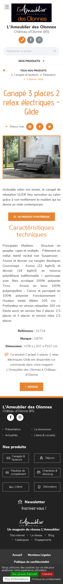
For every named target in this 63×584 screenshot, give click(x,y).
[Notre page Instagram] (39, 39)
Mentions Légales (39, 555)
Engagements (43, 539)
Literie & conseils (44, 435)
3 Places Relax (34, 79)
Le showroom (42, 429)
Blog (51, 535)
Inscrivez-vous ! (34, 508)
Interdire (47, 574)
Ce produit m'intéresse (34, 217)
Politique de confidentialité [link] (46, 579)
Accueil (17, 555)
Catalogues (22, 539)
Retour (33, 387)
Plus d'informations (16, 579)
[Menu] (7, 6)
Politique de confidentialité (31, 562)
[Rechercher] (55, 51)
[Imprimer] (30, 126)
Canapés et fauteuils (26, 74)
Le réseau (36, 535)
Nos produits (29, 61)
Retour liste (17, 126)
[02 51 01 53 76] (22, 39)
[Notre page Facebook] (30, 39)
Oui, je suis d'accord (24, 574)
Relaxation (49, 74)
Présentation (13, 429)
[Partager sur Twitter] (49, 126)
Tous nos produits (33, 70)
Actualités (11, 435)
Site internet (17, 535)
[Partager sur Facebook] (39, 126)
